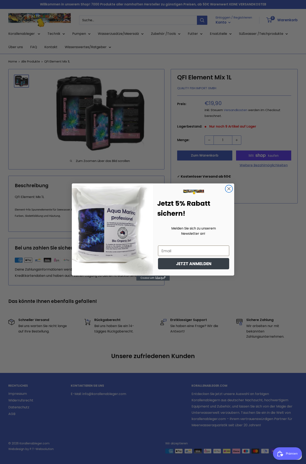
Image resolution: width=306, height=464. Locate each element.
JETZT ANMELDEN (193, 264)
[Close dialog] (229, 188)
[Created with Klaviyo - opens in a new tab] (153, 278)
